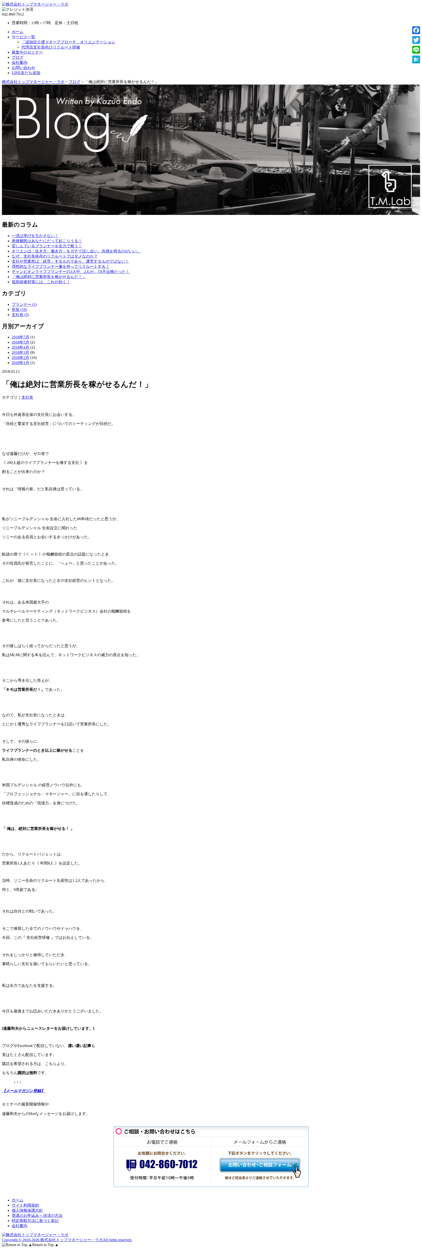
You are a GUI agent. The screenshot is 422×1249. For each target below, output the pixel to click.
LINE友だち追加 (26, 73)
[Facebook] (416, 30)
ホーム (17, 32)
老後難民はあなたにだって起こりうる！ (47, 241)
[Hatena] (416, 59)
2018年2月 (20, 357)
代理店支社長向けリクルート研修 (50, 47)
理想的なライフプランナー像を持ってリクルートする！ (60, 266)
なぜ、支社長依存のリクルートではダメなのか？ (55, 256)
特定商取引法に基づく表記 (35, 1221)
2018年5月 (20, 342)
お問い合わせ (23, 68)
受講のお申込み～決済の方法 (37, 1215)
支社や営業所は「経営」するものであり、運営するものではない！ (70, 261)
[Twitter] (416, 40)
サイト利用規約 (25, 1205)
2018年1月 (20, 363)
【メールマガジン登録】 (23, 1091)
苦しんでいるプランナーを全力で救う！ (47, 246)
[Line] (416, 50)
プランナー (24, 304)
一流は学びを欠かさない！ (35, 236)
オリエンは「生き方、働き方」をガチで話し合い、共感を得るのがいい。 (76, 251)
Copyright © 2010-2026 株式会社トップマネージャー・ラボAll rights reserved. (67, 1240)
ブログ (17, 57)
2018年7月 (20, 337)
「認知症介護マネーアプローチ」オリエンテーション (68, 42)
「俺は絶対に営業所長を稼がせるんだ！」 (49, 277)
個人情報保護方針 (27, 1210)
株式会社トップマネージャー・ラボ (33, 82)
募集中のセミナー (27, 52)
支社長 (20, 315)
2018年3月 (20, 352)
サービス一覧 (23, 37)
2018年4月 (20, 347)
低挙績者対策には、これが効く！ (41, 282)
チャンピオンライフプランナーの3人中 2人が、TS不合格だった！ (71, 271)
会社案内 (19, 62)
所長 (19, 309)
